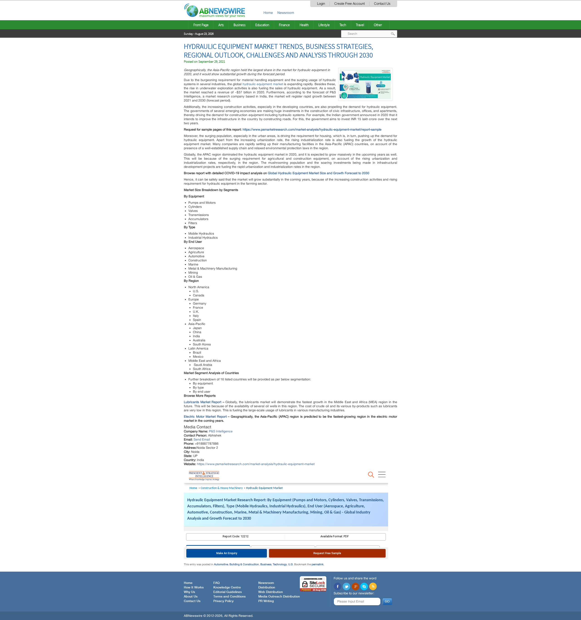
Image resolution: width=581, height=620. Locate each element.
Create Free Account (349, 3)
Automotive (221, 564)
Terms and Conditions (229, 596)
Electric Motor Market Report (205, 416)
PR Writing (266, 601)
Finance (284, 24)
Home (268, 13)
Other (378, 24)
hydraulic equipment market (263, 84)
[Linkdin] (355, 587)
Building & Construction (244, 564)
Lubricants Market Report (202, 402)
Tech (343, 24)
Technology (280, 564)
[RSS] (373, 587)
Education (262, 24)
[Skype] (364, 587)
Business (240, 24)
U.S (290, 564)
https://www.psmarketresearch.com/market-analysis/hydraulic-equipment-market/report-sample (312, 129)
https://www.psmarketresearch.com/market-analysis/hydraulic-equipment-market (256, 464)
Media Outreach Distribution (279, 596)
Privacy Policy (223, 601)
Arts (221, 24)
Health (304, 24)
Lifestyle (324, 24)
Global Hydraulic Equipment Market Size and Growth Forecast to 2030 (318, 173)
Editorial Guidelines (227, 592)
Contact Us (382, 3)
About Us (190, 596)
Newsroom (285, 13)
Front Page (201, 24)
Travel (360, 24)
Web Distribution (270, 592)
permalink (317, 564)
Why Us (189, 592)
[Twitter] (346, 587)
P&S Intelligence (221, 431)
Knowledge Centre (227, 587)
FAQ (216, 583)
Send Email (202, 439)
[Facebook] (337, 587)
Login (321, 3)
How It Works (194, 587)
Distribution (266, 587)
